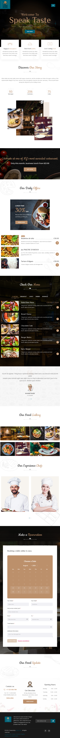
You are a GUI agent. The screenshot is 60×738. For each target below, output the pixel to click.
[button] (30, 169)
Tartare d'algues (27, 261)
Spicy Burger (26, 349)
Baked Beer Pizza (27, 302)
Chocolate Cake (27, 326)
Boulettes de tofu (27, 238)
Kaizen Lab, (19, 730)
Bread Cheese (26, 314)
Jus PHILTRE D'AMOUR (30, 250)
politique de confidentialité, (11, 736)
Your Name (10, 600)
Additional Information (12, 631)
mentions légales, (20, 734)
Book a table (12, 640)
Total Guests (11, 623)
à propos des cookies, (10, 734)
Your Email (34, 600)
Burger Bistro (26, 337)
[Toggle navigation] (53, 5)
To (32, 616)
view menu (30, 31)
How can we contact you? (14, 608)
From (9, 616)
